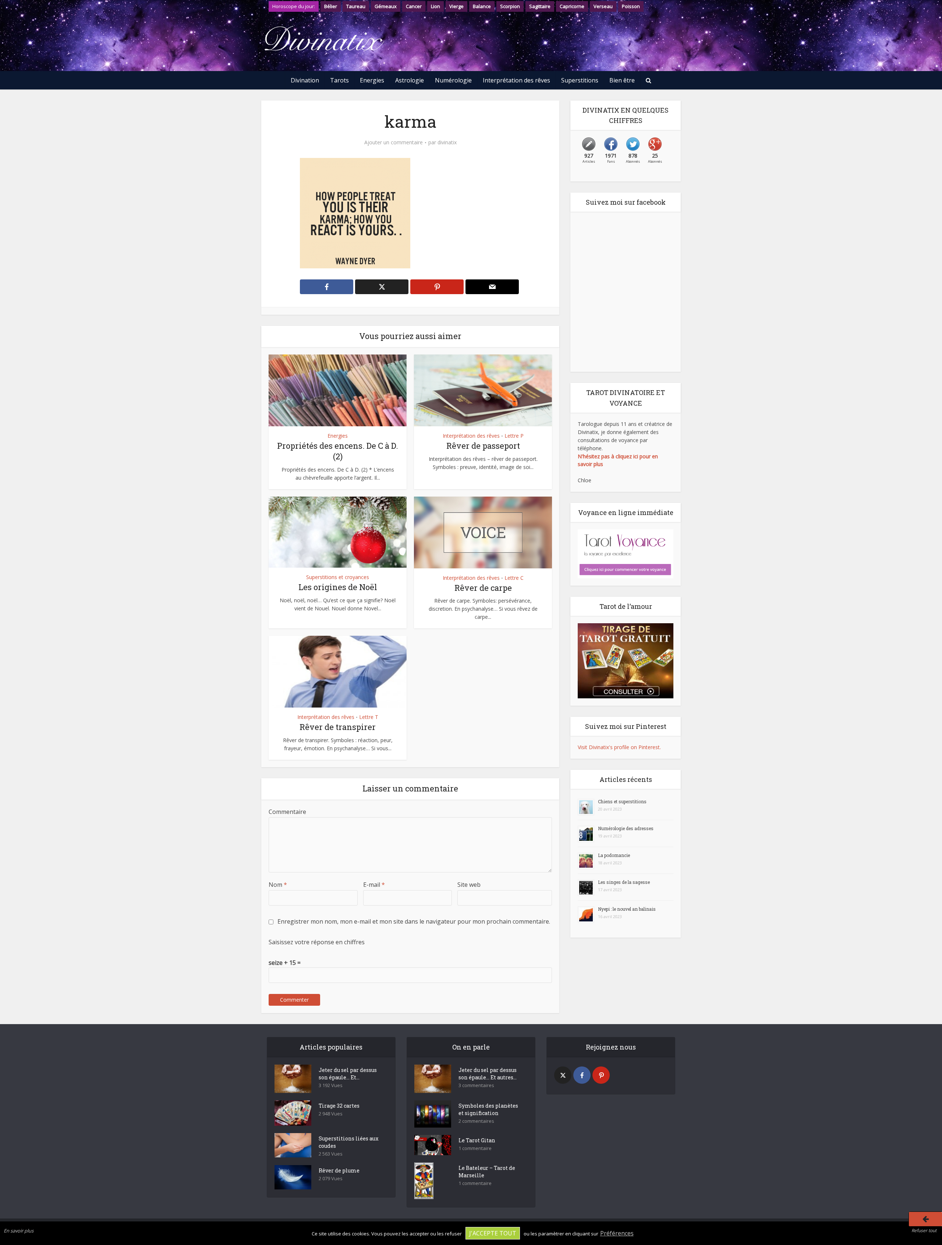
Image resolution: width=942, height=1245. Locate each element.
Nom (278, 885)
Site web (469, 885)
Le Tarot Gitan (476, 1140)
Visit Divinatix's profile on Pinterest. (619, 747)
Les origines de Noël (337, 587)
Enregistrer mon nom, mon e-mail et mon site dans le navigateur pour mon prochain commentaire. (413, 921)
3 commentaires (476, 1085)
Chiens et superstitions (622, 801)
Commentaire (287, 812)
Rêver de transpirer (338, 727)
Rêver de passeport (483, 445)
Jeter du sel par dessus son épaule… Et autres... (487, 1073)
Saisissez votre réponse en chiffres (317, 942)
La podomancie (614, 855)
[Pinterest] (601, 1075)
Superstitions (579, 80)
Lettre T (368, 716)
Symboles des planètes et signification (488, 1109)
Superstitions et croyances (337, 577)
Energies (372, 80)
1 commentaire (475, 1148)
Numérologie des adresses (626, 828)
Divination (305, 80)
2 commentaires (476, 1121)
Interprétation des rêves (516, 80)
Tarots (339, 80)
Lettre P (514, 435)
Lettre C (514, 577)
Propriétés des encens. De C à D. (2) (337, 451)
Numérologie (453, 80)
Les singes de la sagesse (624, 882)
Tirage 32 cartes (339, 1105)
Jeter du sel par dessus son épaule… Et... (348, 1073)
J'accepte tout (492, 1233)
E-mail (374, 885)
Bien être (622, 80)
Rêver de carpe (483, 587)
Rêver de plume (339, 1170)
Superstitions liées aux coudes (349, 1142)
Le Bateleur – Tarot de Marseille (486, 1171)
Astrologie (409, 80)
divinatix (447, 142)
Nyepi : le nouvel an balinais (627, 909)
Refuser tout (923, 1230)
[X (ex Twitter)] (562, 1075)
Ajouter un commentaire (393, 142)
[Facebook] (582, 1075)
